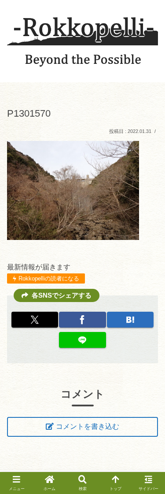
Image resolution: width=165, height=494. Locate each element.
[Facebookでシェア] (82, 320)
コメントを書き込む (87, 426)
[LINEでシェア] (82, 340)
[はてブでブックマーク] (130, 320)
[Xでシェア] (34, 320)
